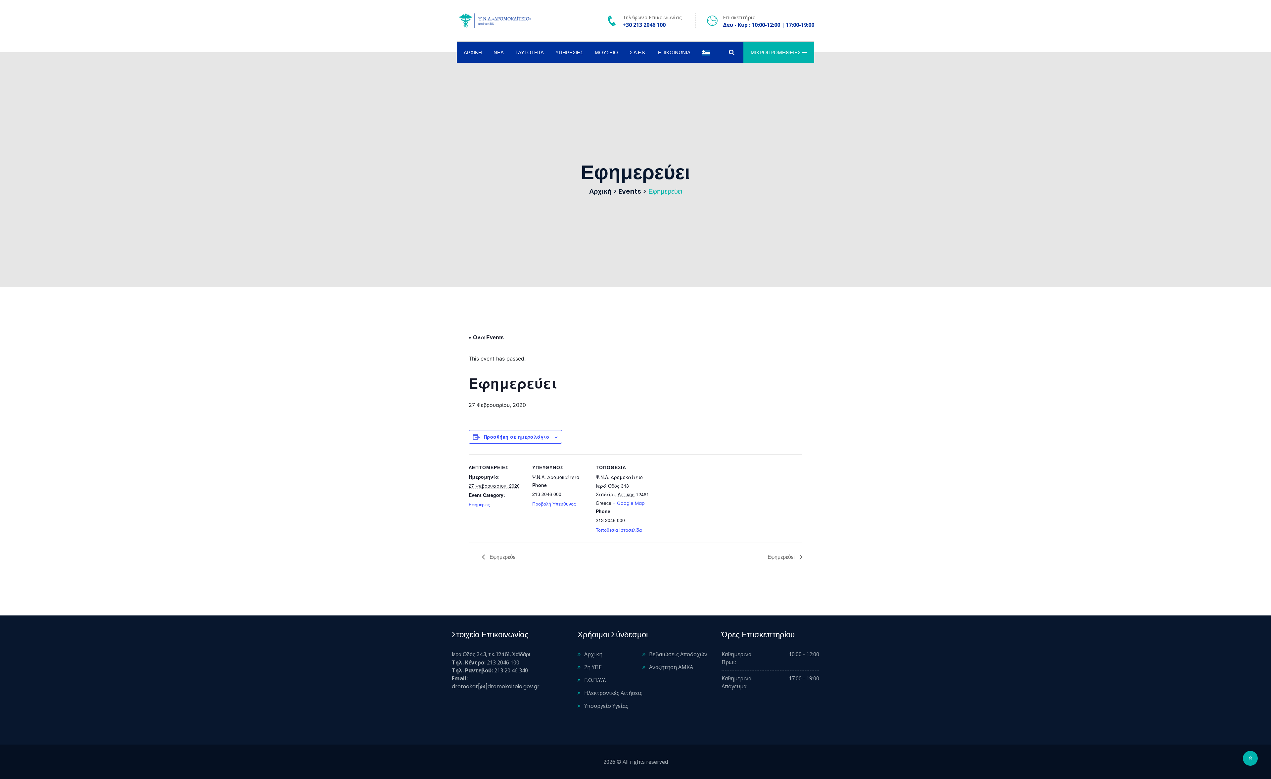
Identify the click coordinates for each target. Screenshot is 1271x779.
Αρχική (473, 52)
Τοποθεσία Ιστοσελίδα (619, 530)
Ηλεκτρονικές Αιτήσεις (613, 693)
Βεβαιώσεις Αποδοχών (678, 654)
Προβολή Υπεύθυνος (554, 504)
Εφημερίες (479, 504)
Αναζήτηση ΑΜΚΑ (671, 667)
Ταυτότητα (529, 52)
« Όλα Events (486, 337)
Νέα (499, 52)
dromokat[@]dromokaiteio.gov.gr (496, 686)
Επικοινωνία (674, 52)
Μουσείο (606, 52)
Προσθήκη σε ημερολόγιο (516, 436)
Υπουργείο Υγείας (606, 705)
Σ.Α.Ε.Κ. (638, 52)
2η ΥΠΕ (593, 667)
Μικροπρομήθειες (776, 52)
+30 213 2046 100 (644, 24)
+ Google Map (629, 503)
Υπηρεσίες (569, 52)
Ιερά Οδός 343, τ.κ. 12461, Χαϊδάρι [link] (491, 654)
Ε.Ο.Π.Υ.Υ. (595, 680)
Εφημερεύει (502, 557)
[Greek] (706, 52)
